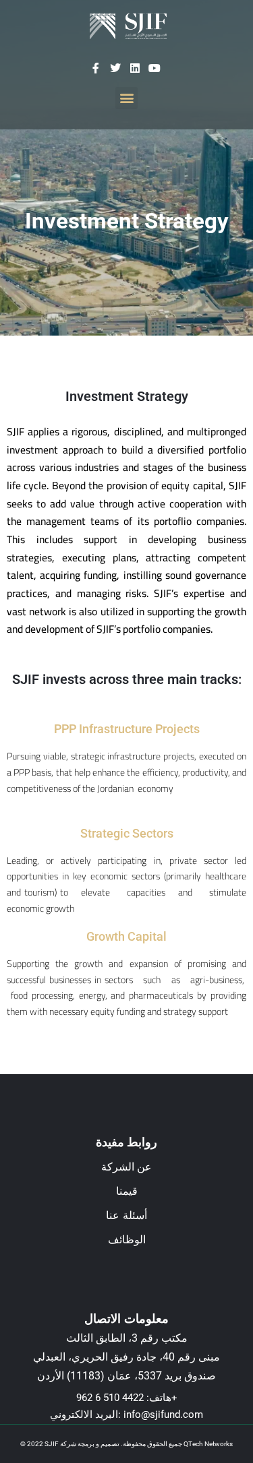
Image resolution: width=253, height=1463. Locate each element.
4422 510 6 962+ (126, 1398)
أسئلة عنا (126, 1215)
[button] (126, 98)
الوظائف (127, 1239)
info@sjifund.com (163, 1414)
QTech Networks (208, 1444)
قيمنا (127, 1191)
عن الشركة (126, 1166)
